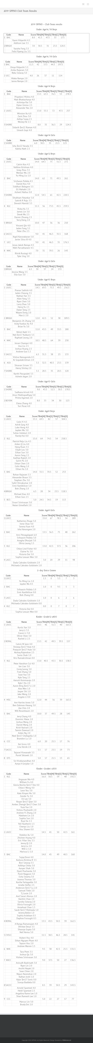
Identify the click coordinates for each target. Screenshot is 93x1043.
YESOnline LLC (66, 1040)
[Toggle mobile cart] (83, 4)
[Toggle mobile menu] (88, 4)
